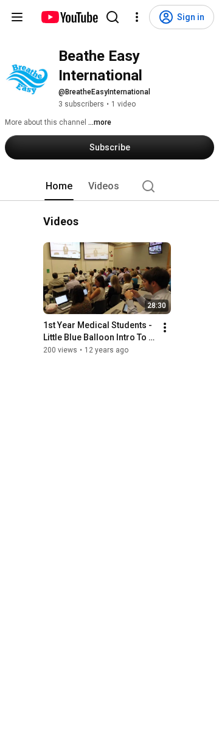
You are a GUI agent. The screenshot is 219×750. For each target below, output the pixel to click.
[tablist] (109, 186)
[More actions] (165, 327)
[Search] (112, 17)
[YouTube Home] (69, 17)
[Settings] (137, 17)
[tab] (59, 186)
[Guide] (17, 17)
